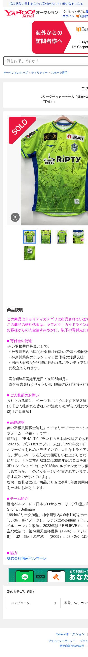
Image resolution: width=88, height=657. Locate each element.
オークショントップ (15, 72)
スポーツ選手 (59, 72)
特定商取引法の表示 (72, 645)
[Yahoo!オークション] (31, 11)
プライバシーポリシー (61, 641)
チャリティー (39, 72)
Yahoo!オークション (70, 634)
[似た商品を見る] (15, 217)
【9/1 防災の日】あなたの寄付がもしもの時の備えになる (45, 3)
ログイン (68, 16)
